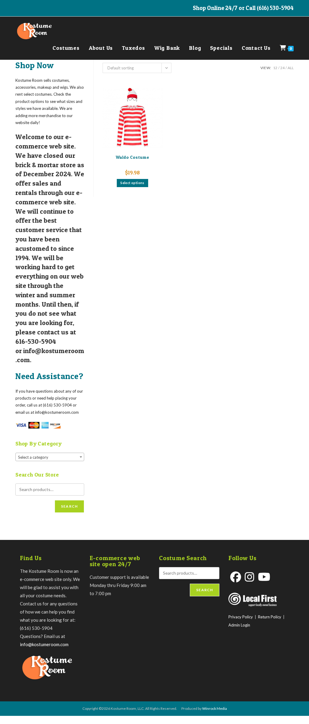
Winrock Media (214, 708)
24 (282, 67)
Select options (132, 183)
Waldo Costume (132, 157)
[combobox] (49, 457)
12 (275, 67)
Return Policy (269, 616)
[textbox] (50, 457)
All (291, 67)
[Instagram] (249, 577)
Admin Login (239, 625)
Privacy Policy (240, 616)
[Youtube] (264, 577)
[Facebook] (235, 577)
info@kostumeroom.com (44, 644)
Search (69, 506)
